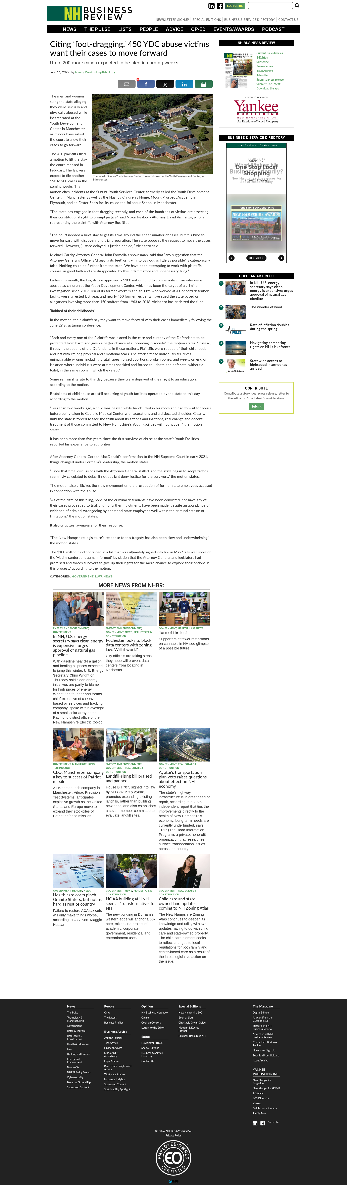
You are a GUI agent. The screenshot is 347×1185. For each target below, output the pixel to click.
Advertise (262, 75)
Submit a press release (270, 79)
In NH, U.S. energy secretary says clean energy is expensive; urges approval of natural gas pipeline (78, 646)
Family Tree (259, 1113)
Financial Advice (113, 1048)
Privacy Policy (174, 1135)
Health (183, 628)
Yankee (257, 1103)
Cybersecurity (75, 1077)
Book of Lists (186, 1017)
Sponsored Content (78, 1087)
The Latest (110, 1017)
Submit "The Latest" (268, 84)
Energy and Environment (70, 628)
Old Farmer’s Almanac (265, 1108)
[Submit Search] (297, 5)
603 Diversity (261, 1098)
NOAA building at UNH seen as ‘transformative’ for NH (131, 903)
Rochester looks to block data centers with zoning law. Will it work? (129, 645)
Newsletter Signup (172, 20)
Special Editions (206, 20)
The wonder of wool (266, 307)
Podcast (273, 29)
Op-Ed (198, 29)
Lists (125, 29)
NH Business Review (89, 13)
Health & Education (78, 1044)
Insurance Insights (114, 1079)
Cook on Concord (151, 1022)
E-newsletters (264, 66)
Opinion (145, 1017)
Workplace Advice (114, 1074)
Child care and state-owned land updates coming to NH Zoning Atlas (184, 903)
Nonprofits (73, 1067)
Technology (61, 767)
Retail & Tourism (76, 1031)
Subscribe (235, 6)
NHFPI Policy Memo (78, 1072)
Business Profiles (113, 1022)
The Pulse (97, 29)
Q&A (107, 1012)
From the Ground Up (79, 1082)
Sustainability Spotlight (117, 1089)
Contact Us (288, 20)
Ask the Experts (113, 1038)
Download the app (267, 88)
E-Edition (262, 57)
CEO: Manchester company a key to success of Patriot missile (78, 777)
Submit (256, 406)
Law (98, 576)
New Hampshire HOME (266, 1088)
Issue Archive (264, 71)
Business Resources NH (192, 1036)
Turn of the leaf (173, 633)
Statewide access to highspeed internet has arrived (268, 364)
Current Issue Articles (269, 53)
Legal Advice (111, 1061)
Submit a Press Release (266, 1055)
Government (82, 576)
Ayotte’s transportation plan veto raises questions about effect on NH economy (183, 779)
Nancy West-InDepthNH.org (95, 72)
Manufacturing (83, 764)
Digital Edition (261, 1012)
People (149, 29)
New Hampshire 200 (190, 1012)
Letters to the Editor (153, 1027)
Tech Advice (111, 1043)
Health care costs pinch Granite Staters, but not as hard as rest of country (77, 899)
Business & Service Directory (249, 20)
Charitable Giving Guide (192, 1022)
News (69, 29)
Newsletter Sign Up (264, 1050)
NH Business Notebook (154, 1012)
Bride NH (258, 1093)
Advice (174, 29)
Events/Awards (233, 29)
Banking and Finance (78, 1054)
